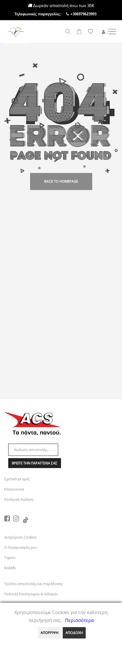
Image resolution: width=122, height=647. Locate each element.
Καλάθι (10, 567)
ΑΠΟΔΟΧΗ (74, 632)
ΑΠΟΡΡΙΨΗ (49, 632)
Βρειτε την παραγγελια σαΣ (34, 463)
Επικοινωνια (14, 489)
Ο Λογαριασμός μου (20, 547)
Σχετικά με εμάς (17, 479)
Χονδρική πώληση (18, 499)
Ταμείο (10, 557)
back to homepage (61, 181)
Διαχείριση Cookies (20, 537)
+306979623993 (89, 14)
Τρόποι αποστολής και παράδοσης (33, 583)
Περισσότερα (79, 620)
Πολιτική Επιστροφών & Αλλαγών (31, 594)
